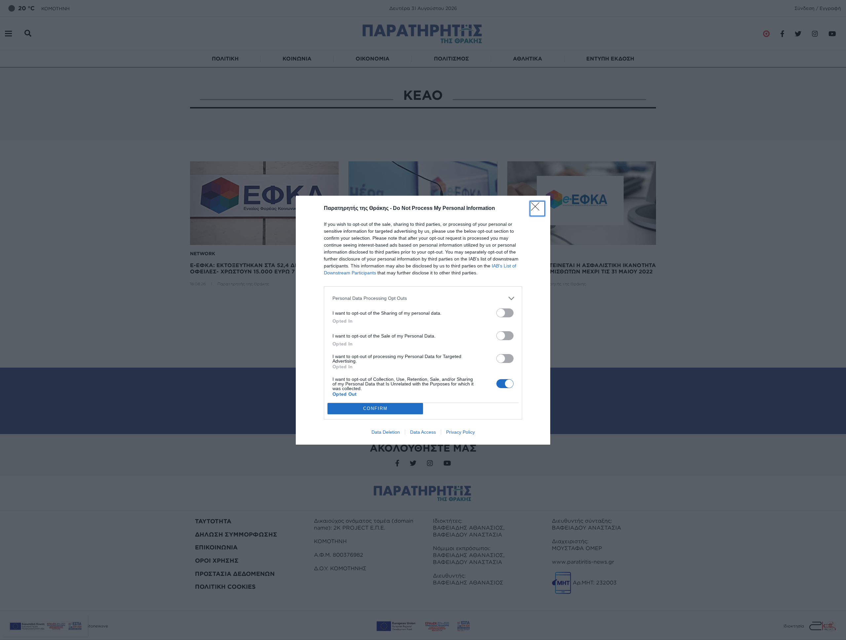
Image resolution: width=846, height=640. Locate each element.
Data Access (423, 432)
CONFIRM (375, 408)
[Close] (537, 208)
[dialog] (423, 320)
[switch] (505, 312)
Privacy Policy (460, 432)
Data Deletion (385, 432)
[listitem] (423, 298)
